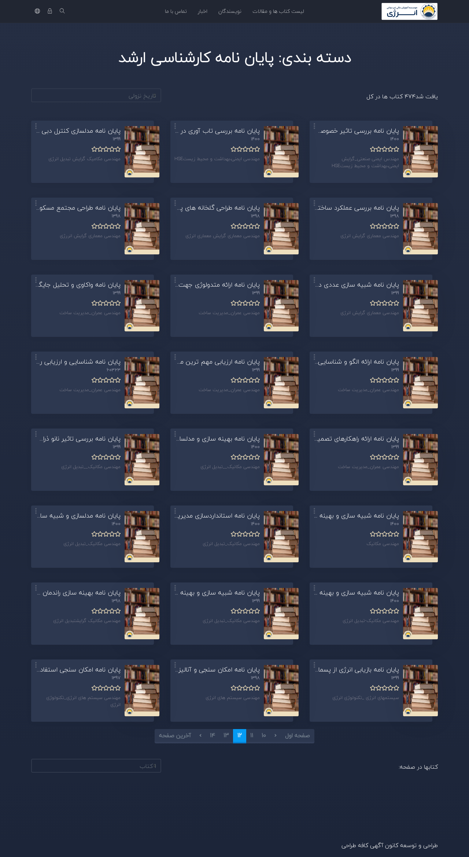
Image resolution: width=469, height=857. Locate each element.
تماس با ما (176, 11)
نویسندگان (229, 11)
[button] (314, 127)
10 (264, 735)
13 (226, 735)
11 (251, 735)
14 (212, 735)
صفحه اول (297, 735)
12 (239, 735)
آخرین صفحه (175, 735)
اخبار (202, 11)
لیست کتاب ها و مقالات (278, 11)
